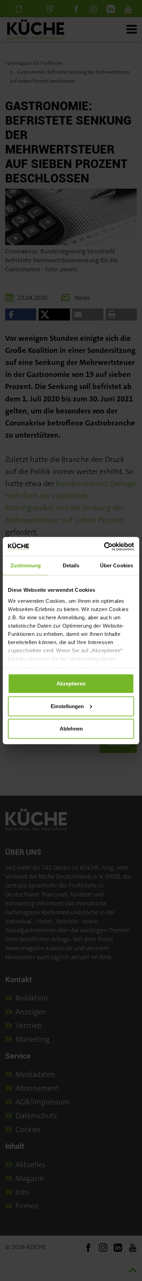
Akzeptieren (71, 683)
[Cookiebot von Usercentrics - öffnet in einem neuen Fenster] (104, 546)
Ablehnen (71, 729)
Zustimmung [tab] (25, 565)
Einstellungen (67, 706)
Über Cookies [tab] (116, 565)
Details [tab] (71, 565)
